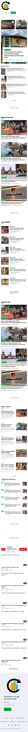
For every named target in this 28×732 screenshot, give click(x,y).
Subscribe (23, 549)
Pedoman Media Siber (22, 721)
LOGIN (13, 12)
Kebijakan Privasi (5, 721)
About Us (6, 718)
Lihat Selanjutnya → (14, 669)
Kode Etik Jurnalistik (20, 718)
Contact (11, 718)
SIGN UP (7, 709)
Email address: (7, 702)
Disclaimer (13, 721)
